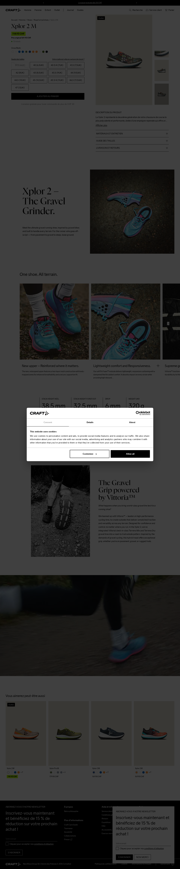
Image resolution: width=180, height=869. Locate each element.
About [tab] (132, 422)
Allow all (130, 454)
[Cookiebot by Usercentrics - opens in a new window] (138, 413)
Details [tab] (90, 422)
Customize (88, 454)
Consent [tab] (48, 422)
